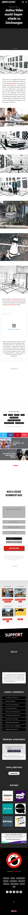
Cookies (22, 883)
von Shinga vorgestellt (10, 83)
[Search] (26, 2)
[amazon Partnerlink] (7, 795)
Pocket (24, 435)
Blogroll (6, 878)
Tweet (3, 435)
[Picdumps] (7, 821)
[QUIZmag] (20, 808)
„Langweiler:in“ (9, 748)
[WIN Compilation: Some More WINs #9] (8, 595)
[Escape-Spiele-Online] (20, 821)
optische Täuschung (14, 420)
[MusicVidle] (7, 808)
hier (17, 557)
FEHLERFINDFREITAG (7, 606)
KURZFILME (20, 606)
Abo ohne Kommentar (14, 542)
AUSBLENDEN (15, 48)
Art (5, 414)
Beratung (6, 883)
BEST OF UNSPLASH (20, 586)
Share (10, 435)
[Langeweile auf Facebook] (7, 891)
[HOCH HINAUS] (14, 901)
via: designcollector (14, 368)
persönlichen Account (12, 304)
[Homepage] (10, 2)
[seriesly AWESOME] (20, 795)
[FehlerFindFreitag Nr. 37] (8, 615)
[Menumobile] (23, 2)
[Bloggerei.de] (14, 911)
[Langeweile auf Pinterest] (20, 891)
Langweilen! (14, 773)
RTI (11, 358)
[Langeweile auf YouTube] (17, 891)
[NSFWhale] (20, 614)
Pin (17, 435)
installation (14, 417)
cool (22, 414)
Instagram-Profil (15, 301)
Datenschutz (14, 883)
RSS (14, 886)
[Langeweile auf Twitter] (10, 891)
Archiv (13, 878)
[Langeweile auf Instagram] (14, 891)
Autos (10, 414)
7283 (15, 871)
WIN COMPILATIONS (7, 586)
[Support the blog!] (14, 635)
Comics (17, 414)
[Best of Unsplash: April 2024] (20, 595)
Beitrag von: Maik (14, 411)
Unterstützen (20, 878)
